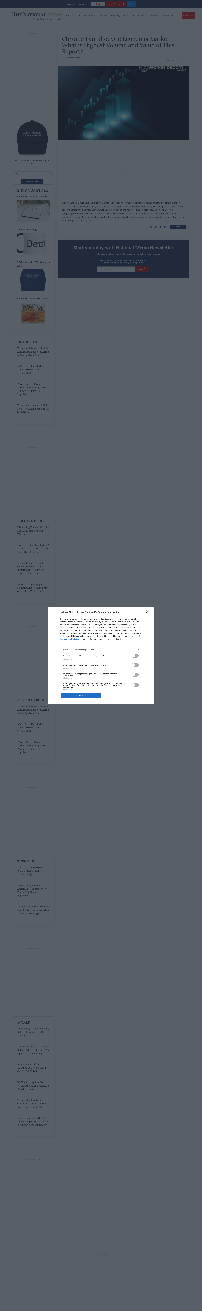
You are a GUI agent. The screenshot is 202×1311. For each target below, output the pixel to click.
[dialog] (101, 655)
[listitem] (101, 649)
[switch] (135, 656)
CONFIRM (81, 695)
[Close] (148, 612)
